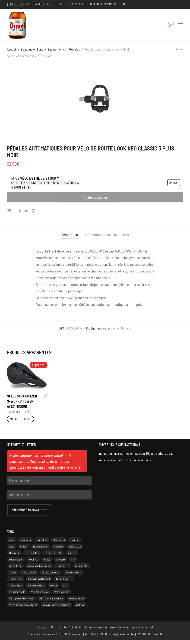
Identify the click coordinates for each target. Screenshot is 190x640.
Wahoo (80, 604)
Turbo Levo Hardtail (39, 578)
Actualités (75, 627)
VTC (65, 585)
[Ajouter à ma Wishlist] (11, 210)
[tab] (69, 235)
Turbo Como (29, 572)
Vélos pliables (76, 598)
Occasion (14, 552)
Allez (12, 539)
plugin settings (142, 460)
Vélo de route (61, 591)
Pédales (74, 49)
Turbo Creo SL (73, 572)
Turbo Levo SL (64, 578)
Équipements (56, 49)
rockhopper (16, 559)
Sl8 (73, 559)
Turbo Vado (15, 585)
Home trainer (40, 546)
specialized (15, 565)
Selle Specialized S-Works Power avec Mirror (22, 401)
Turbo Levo (15, 578)
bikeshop (26, 539)
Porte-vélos (31, 552)
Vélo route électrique (51, 598)
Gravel (23, 546)
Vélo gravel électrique (21, 598)
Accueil (11, 49)
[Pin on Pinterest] (34, 211)
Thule (12, 572)
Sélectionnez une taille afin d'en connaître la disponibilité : (45, 185)
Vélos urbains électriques (56, 604)
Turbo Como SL (50, 572)
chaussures (59, 539)
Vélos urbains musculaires (23, 604)
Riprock (71, 552)
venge (53, 585)
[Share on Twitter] (26, 211)
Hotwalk (58, 546)
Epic (11, 546)
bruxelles (42, 539)
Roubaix (33, 559)
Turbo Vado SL (36, 585)
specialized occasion (39, 565)
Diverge (75, 539)
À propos (43, 627)
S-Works (60, 559)
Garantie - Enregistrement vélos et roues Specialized (118, 627)
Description (69, 234)
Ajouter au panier (95, 197)
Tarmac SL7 (81, 565)
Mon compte (59, 627)
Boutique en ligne (32, 49)
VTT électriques (39, 591)
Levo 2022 (75, 546)
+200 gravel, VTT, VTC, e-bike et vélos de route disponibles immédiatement (76, 4)
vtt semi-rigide (17, 591)
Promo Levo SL (52, 552)
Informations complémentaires (107, 234)
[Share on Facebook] (20, 211)
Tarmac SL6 (63, 565)
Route (47, 559)
